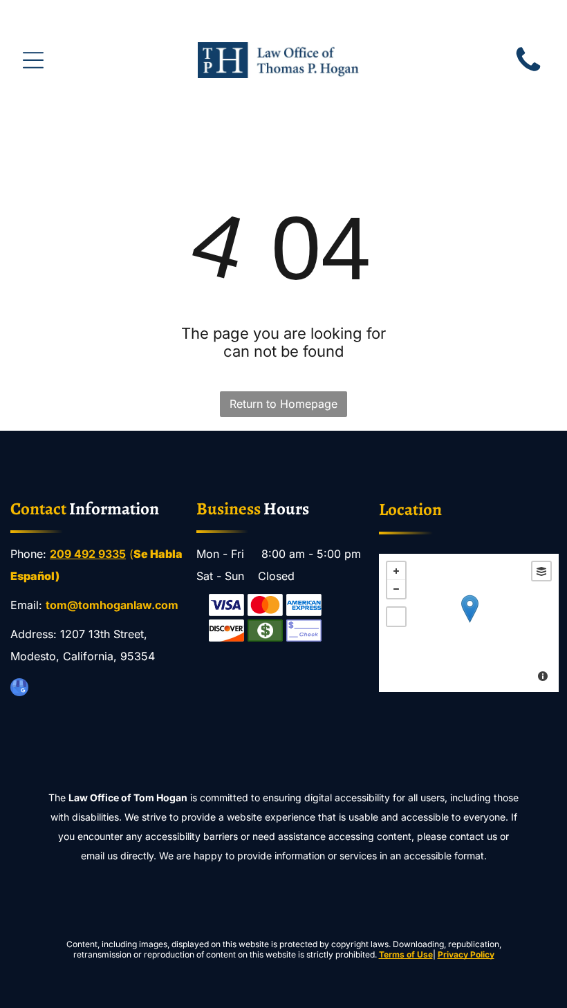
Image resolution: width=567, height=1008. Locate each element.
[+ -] (469, 623)
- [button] (396, 589)
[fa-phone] (528, 71)
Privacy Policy (466, 954)
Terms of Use (406, 954)
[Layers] (541, 571)
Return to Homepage (283, 404)
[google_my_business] (19, 689)
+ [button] (396, 571)
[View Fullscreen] (396, 617)
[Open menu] (33, 60)
